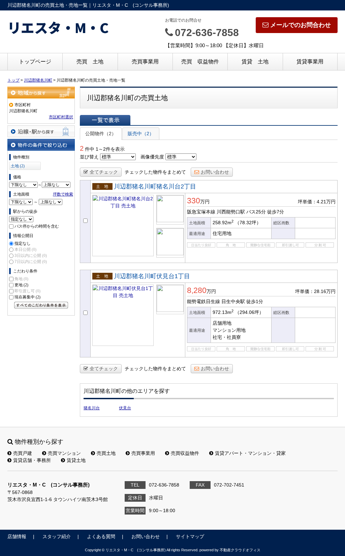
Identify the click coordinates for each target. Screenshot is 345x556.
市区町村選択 (61, 117)
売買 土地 (89, 61)
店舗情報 (16, 536)
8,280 (197, 290)
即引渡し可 (27, 291)
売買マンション (64, 453)
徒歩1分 (254, 301)
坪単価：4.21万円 (317, 201)
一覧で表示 (105, 120)
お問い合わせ (215, 172)
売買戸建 (22, 453)
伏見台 (125, 408)
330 (193, 200)
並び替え (89, 156)
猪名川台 (92, 408)
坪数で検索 (63, 194)
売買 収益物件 (200, 61)
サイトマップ (190, 536)
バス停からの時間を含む (36, 226)
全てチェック (104, 172)
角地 (21, 278)
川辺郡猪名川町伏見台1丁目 (152, 276)
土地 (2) (18, 166)
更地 (21, 285)
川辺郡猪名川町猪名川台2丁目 (155, 186)
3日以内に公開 (30, 255)
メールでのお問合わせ (300, 25)
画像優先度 (152, 156)
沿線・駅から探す (41, 131)
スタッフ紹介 (56, 536)
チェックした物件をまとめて (155, 172)
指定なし (22, 243)
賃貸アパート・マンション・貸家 (250, 453)
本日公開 (25, 249)
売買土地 (106, 453)
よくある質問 (101, 536)
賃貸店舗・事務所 (32, 460)
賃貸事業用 (309, 61)
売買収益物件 (185, 453)
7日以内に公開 (30, 261)
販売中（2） (141, 133)
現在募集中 (27, 297)
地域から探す (41, 92)
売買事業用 (145, 61)
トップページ (35, 61)
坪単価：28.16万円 (315, 291)
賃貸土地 (76, 460)
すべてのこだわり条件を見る (41, 305)
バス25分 (256, 211)
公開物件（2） (100, 133)
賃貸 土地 (255, 61)
